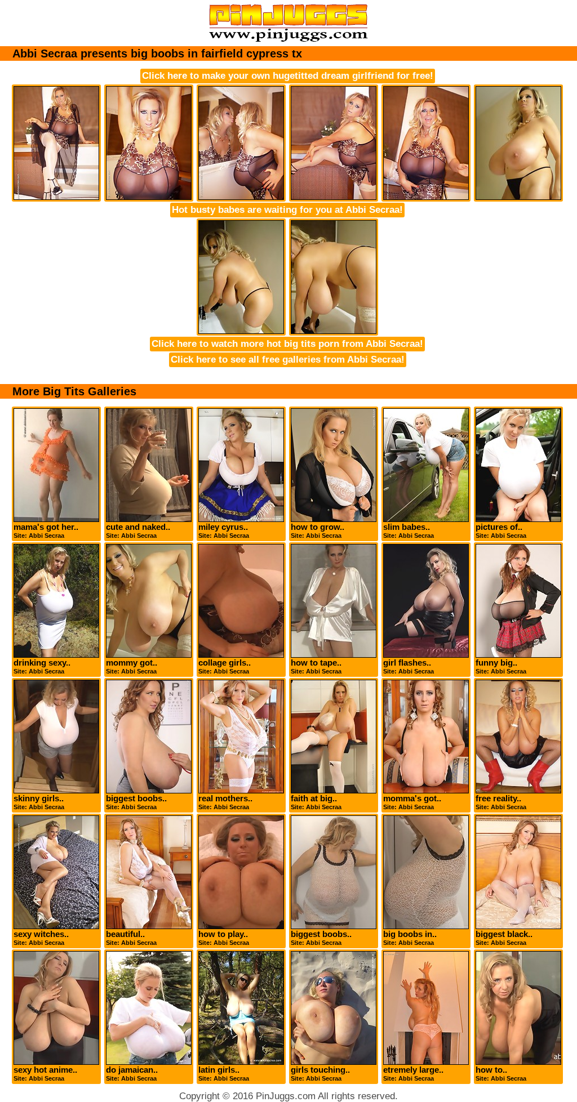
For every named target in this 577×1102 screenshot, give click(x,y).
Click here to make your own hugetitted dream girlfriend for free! (287, 75)
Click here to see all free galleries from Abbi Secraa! (288, 359)
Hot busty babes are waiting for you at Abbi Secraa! (287, 209)
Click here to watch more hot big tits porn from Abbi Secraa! (287, 343)
